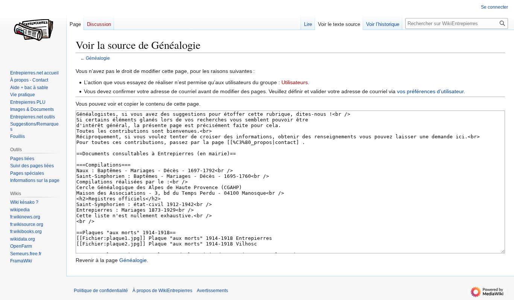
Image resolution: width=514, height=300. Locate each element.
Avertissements (212, 290)
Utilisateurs (294, 82)
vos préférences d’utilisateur (430, 91)
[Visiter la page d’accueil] (33, 30)
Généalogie (98, 58)
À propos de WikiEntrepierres (162, 290)
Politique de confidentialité (101, 290)
